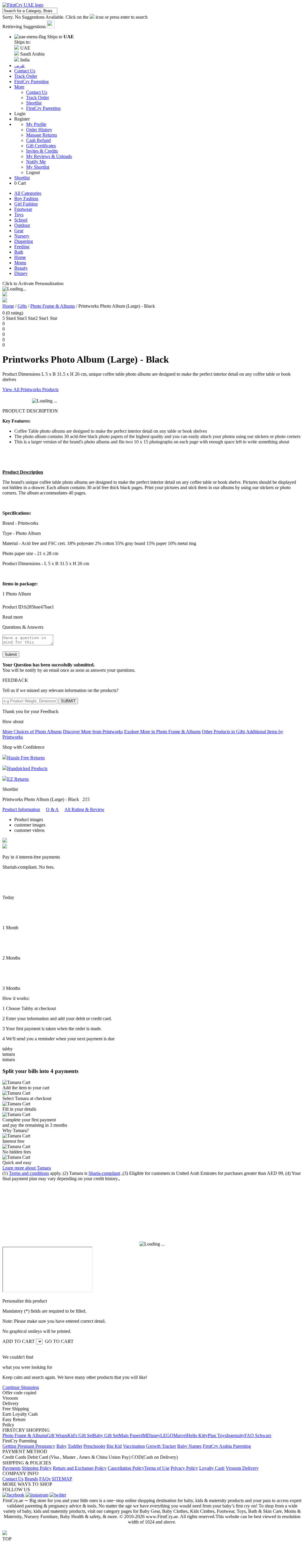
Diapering (23, 241)
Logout (33, 172)
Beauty (21, 268)
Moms (20, 262)
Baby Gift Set (106, 1435)
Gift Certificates (41, 145)
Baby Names (189, 1446)
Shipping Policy (37, 1468)
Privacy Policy (184, 1468)
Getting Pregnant (18, 1446)
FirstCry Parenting (43, 108)
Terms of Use (157, 1468)
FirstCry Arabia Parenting (227, 1446)
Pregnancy (45, 1446)
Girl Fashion (26, 203)
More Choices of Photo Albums (32, 731)
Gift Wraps (57, 1435)
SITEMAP (62, 1478)
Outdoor (22, 225)
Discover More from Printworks (93, 731)
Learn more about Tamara (26, 1167)
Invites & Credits (42, 151)
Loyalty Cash (211, 1468)
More (19, 86)
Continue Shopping (20, 1387)
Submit (11, 654)
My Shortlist (37, 167)
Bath (18, 252)
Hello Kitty (197, 1435)
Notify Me (36, 161)
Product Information (21, 809)
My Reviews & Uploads (49, 156)
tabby (7, 1048)
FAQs (44, 1478)
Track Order (37, 97)
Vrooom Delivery (242, 1468)
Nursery (21, 235)
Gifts (22, 306)
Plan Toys (217, 1435)
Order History (39, 129)
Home (20, 257)
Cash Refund (38, 140)
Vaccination (134, 1446)
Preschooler (94, 1446)
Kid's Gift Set (80, 1435)
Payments (11, 1468)
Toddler (75, 1446)
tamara (8, 1054)
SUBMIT (68, 701)
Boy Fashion (26, 198)
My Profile (36, 124)
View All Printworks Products (30, 389)
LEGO (166, 1435)
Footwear (23, 209)
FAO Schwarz (257, 1435)
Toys (18, 214)
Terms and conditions (29, 1173)
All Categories (27, 193)
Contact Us (36, 92)
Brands (31, 1478)
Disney (21, 273)
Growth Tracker (161, 1446)
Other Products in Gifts (223, 731)
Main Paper (129, 1435)
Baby (61, 1446)
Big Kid (114, 1446)
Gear (18, 230)
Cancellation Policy (126, 1468)
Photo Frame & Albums (52, 306)
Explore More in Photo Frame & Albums (162, 731)
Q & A (52, 809)
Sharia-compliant (104, 1173)
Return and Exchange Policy (80, 1468)
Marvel (180, 1435)
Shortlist (34, 102)
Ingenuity (235, 1435)
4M (143, 1435)
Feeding (21, 246)
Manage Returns (41, 135)
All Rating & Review (84, 809)
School (20, 219)
